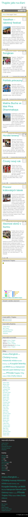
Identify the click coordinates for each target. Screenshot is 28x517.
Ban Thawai (6, 328)
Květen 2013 (6, 417)
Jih (2, 459)
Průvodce (4, 463)
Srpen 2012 (6, 430)
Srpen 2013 (6, 412)
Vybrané (4, 467)
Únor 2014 (5, 407)
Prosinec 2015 (6, 387)
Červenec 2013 (6, 413)
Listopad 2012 (6, 426)
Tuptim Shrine (6, 326)
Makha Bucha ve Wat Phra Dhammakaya (12, 106)
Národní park (8, 370)
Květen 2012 (6, 434)
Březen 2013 (6, 420)
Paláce (22, 370)
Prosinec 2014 (6, 402)
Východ (3, 468)
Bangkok (13, 354)
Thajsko (17, 373)
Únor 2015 (5, 400)
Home (4, 14)
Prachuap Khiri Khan (8, 330)
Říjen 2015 (5, 390)
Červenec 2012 (6, 431)
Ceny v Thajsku (11, 340)
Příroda (10, 373)
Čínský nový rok (12, 161)
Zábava (19, 376)
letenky (22, 363)
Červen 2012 (6, 433)
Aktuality (4, 455)
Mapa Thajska (5, 507)
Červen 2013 (6, 415)
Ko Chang (17, 345)
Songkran (8, 53)
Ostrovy (16, 370)
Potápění (4, 373)
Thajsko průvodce (6, 510)
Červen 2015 (6, 394)
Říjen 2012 (5, 428)
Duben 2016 (6, 382)
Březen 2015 (6, 399)
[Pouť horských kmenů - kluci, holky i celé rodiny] (7, 320)
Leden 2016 (6, 386)
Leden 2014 (6, 408)
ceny (19, 354)
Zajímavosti (4, 470)
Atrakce (6, 354)
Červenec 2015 (6, 392)
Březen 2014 (6, 405)
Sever (3, 465)
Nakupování (20, 367)
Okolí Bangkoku (5, 462)
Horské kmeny (11, 483)
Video (9, 376)
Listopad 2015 (6, 389)
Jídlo (8, 364)
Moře (8, 367)
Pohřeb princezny (12, 80)
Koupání (14, 363)
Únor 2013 (5, 421)
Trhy (22, 373)
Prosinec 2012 (6, 425)
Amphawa (5, 333)
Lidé (4, 367)
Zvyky (13, 376)
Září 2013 (5, 410)
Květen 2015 (6, 395)
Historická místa (10, 360)
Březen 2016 (6, 384)
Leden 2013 (6, 423)
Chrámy (6, 357)
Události (5, 376)
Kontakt (3, 505)
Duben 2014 (6, 403)
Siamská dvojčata (7, 331)
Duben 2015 (6, 397)
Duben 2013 (6, 418)
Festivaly (14, 358)
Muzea (13, 367)
